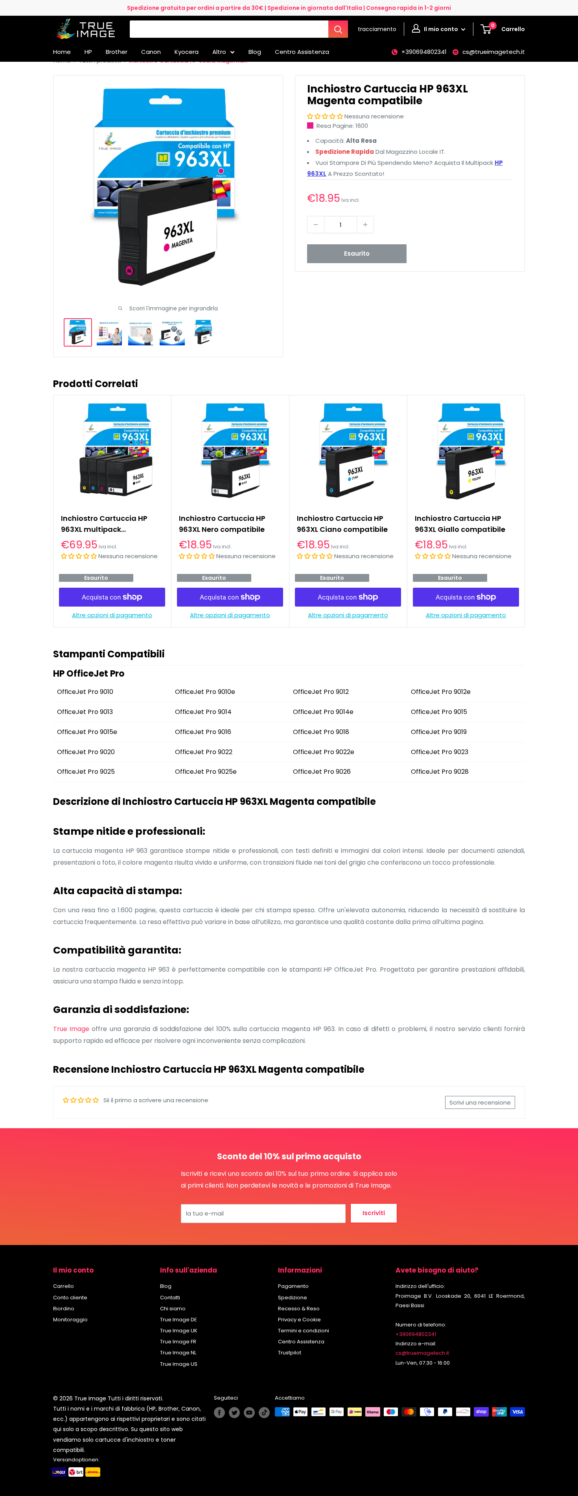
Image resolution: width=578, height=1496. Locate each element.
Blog (255, 52)
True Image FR (178, 1341)
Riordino (63, 1308)
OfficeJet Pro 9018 (321, 731)
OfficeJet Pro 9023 (439, 751)
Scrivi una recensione (480, 1102)
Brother (116, 52)
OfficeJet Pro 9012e (441, 691)
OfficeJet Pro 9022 (203, 751)
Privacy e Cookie (299, 1319)
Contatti (170, 1297)
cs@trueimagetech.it (493, 52)
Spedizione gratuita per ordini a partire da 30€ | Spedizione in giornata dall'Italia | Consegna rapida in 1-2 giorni (289, 8)
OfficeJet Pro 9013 (85, 711)
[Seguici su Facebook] (219, 1412)
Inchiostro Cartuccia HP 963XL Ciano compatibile (342, 523)
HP (88, 52)
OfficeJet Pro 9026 (322, 771)
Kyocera (187, 52)
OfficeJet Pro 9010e (205, 691)
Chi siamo (173, 1308)
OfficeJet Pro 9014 (203, 711)
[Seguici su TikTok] (264, 1412)
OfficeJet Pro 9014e (323, 711)
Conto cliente (70, 1297)
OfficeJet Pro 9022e (323, 751)
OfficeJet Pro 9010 (85, 691)
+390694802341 (424, 52)
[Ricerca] (338, 29)
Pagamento (293, 1286)
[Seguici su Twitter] (234, 1412)
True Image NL (178, 1352)
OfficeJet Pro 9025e (206, 771)
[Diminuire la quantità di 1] (315, 224)
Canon (151, 52)
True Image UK (178, 1330)
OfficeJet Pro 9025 (86, 771)
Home (62, 52)
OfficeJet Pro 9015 (439, 711)
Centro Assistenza (302, 52)
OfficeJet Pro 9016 (203, 731)
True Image (71, 1028)
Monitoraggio (70, 1319)
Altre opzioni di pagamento (112, 615)
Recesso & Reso (299, 1308)
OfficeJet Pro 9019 (439, 731)
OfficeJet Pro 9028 (440, 771)
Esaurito (357, 253)
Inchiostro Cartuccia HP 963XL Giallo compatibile (460, 523)
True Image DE (178, 1319)
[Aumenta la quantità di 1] (365, 224)
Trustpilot (289, 1352)
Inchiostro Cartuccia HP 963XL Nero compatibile (222, 523)
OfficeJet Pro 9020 (86, 751)
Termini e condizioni (303, 1330)
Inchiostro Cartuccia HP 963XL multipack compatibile (104, 524)
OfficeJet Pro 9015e (87, 731)
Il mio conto (441, 29)
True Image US (178, 1364)
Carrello (63, 1286)
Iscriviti (374, 1213)
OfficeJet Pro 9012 (321, 691)
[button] (325, 116)
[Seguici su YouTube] (249, 1412)
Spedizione (292, 1297)
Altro (219, 52)
